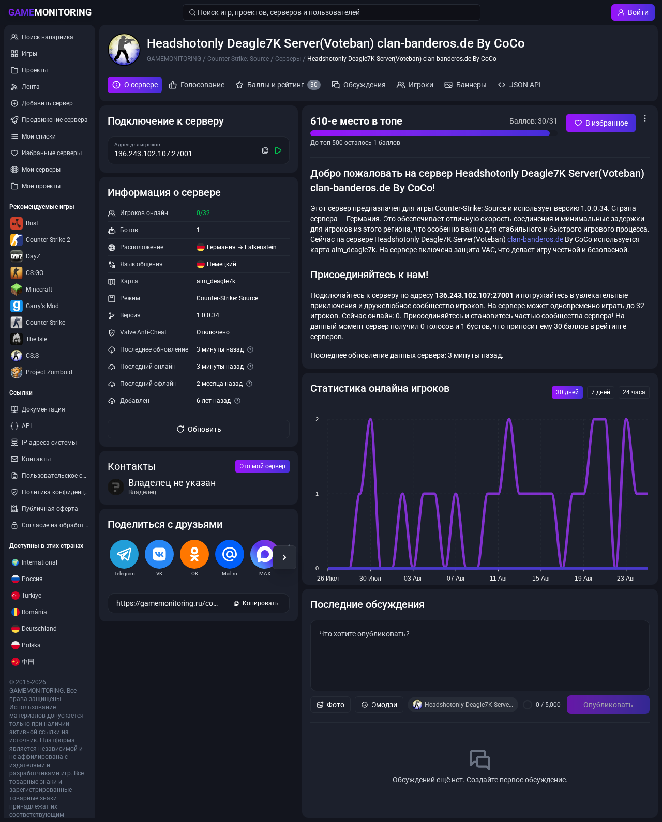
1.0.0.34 (208, 315)
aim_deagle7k (216, 281)
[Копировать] (265, 150)
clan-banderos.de (535, 239)
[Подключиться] (278, 150)
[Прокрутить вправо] (284, 557)
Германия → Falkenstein (242, 247)
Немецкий (221, 264)
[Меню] (645, 118)
